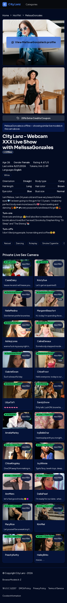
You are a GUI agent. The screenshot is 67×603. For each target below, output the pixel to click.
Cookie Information (11, 596)
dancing (20, 243)
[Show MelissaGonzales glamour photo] (37, 60)
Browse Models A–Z (11, 580)
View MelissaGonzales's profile (36, 43)
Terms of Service (56, 588)
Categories (31, 4)
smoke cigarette (50, 243)
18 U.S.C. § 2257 (9, 588)
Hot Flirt (17, 15)
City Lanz (12, 4)
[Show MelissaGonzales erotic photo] (29, 60)
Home (5, 15)
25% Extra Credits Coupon (37, 119)
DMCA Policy (25, 588)
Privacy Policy (39, 588)
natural (7, 243)
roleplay (33, 243)
